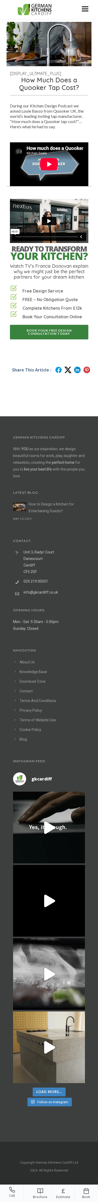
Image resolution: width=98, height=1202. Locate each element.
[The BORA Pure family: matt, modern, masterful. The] (49, 827)
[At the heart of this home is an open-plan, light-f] (49, 1047)
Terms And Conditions (38, 701)
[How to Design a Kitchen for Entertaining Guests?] (19, 506)
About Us (27, 662)
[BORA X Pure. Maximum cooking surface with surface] (49, 974)
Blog (23, 739)
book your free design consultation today (49, 331)
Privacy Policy (31, 710)
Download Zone (32, 681)
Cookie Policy (30, 730)
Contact (26, 691)
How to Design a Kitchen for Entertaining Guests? (51, 507)
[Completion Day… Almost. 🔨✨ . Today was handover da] (49, 901)
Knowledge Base (33, 672)
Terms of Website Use (38, 720)
